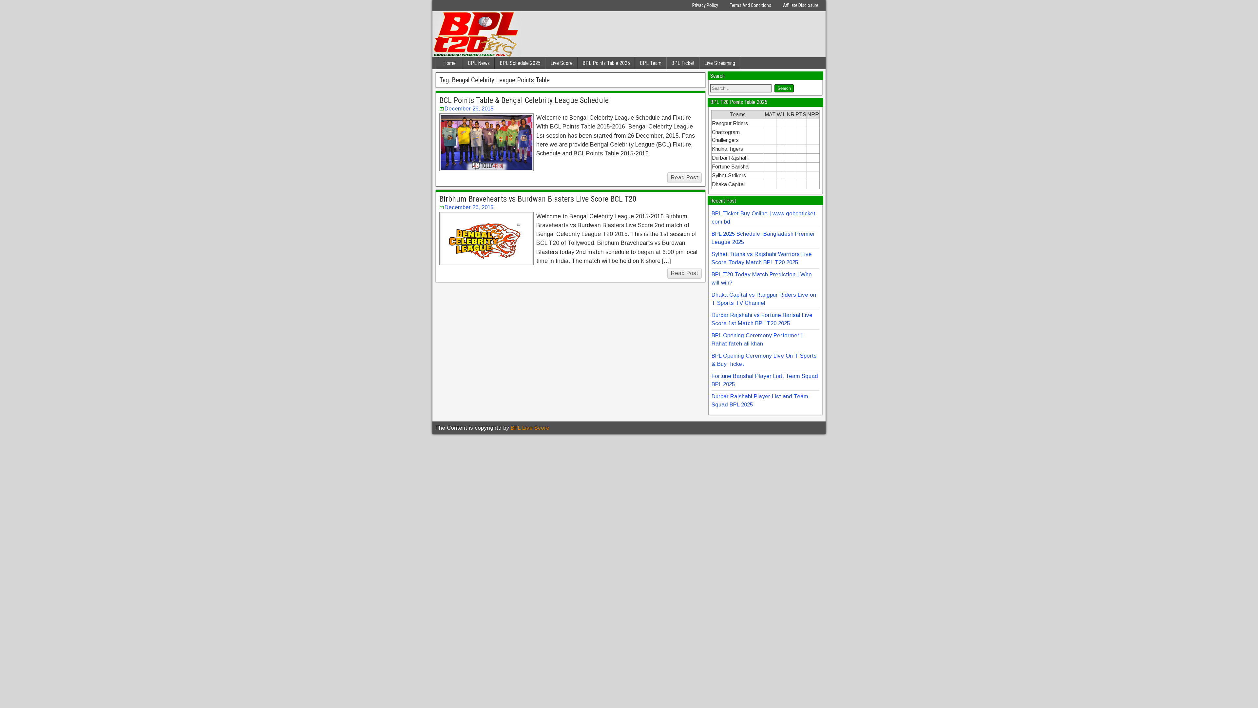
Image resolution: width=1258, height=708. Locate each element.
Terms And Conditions (750, 5)
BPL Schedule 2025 (520, 63)
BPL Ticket (683, 63)
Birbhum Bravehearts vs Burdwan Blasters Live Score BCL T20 (538, 199)
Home (449, 63)
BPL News (479, 63)
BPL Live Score (530, 428)
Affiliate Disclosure (800, 5)
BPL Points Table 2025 (606, 63)
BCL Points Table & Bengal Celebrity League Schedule (524, 100)
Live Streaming (719, 63)
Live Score (561, 63)
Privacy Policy (705, 5)
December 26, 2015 (469, 109)
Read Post (684, 177)
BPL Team (650, 63)
